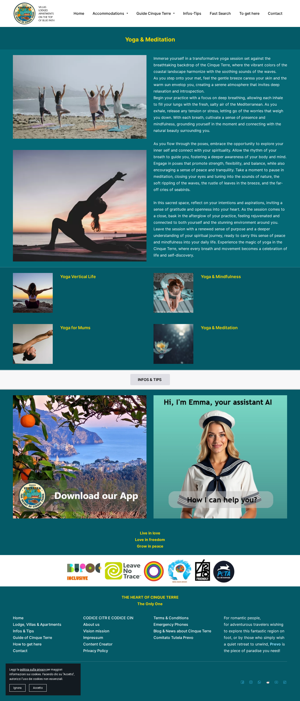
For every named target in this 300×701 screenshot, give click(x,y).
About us (91, 624)
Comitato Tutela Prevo (173, 637)
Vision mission (96, 631)
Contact (20, 650)
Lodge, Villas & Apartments (37, 624)
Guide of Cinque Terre (32, 637)
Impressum (93, 637)
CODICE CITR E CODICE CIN (108, 617)
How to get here (27, 644)
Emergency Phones (171, 624)
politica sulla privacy (33, 669)
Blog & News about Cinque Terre (182, 631)
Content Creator (97, 644)
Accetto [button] (38, 688)
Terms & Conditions (171, 617)
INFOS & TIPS (150, 379)
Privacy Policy (95, 650)
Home (18, 617)
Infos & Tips (23, 631)
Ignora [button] (17, 688)
